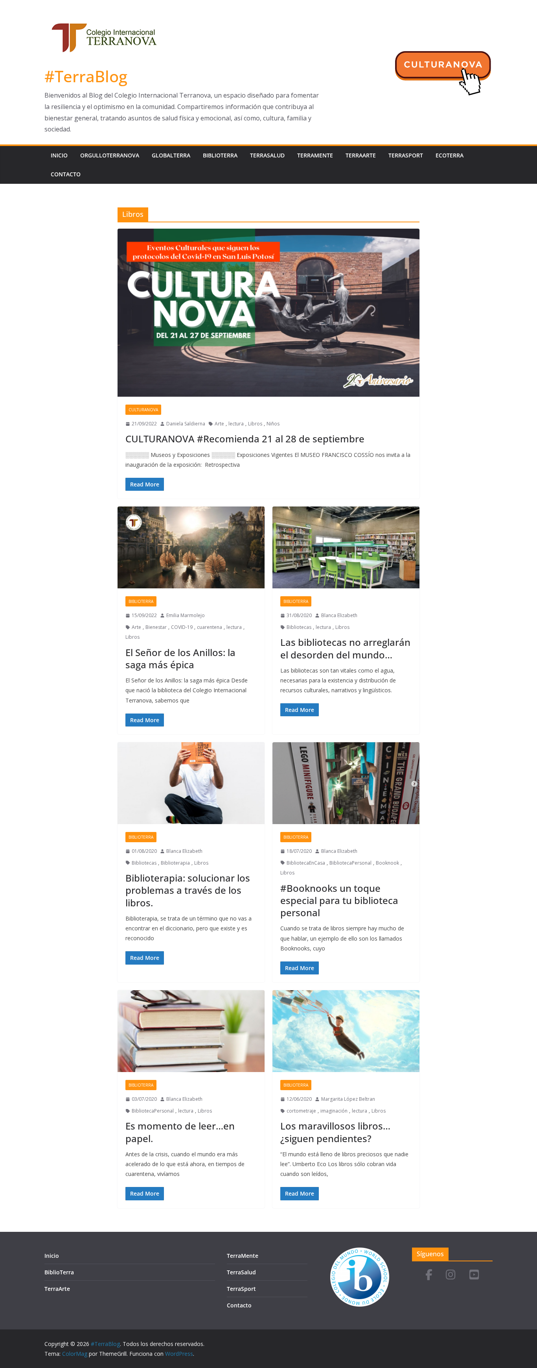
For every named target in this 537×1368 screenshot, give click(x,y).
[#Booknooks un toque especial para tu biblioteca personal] (345, 783)
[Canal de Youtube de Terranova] (474, 1275)
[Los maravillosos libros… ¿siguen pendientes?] (345, 1031)
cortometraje (301, 1110)
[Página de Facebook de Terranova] (428, 1275)
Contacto (66, 174)
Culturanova (143, 409)
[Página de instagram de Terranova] (451, 1275)
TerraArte (361, 155)
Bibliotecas (299, 627)
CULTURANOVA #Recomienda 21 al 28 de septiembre (244, 438)
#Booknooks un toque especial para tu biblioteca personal (339, 900)
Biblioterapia (175, 863)
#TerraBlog (85, 76)
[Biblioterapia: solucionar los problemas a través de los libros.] (191, 783)
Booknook (387, 863)
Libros (255, 423)
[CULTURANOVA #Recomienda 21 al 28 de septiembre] (268, 313)
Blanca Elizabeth (339, 615)
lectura (236, 423)
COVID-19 (182, 627)
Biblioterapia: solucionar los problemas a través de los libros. (187, 890)
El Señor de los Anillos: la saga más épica (180, 658)
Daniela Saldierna (185, 423)
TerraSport (405, 155)
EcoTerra (449, 155)
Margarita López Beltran (348, 1099)
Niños (273, 423)
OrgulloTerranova (109, 155)
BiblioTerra (220, 155)
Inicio (59, 155)
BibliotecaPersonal (350, 863)
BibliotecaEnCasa (306, 863)
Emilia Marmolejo (185, 615)
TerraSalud (267, 155)
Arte (219, 423)
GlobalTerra (171, 155)
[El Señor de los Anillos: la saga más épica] (191, 547)
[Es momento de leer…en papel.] (191, 1031)
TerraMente (315, 155)
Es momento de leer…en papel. (180, 1131)
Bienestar (156, 627)
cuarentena (209, 627)
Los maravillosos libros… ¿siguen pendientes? (335, 1131)
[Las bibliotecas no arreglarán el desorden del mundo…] (345, 547)
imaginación (334, 1110)
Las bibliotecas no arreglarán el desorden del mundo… (345, 648)
